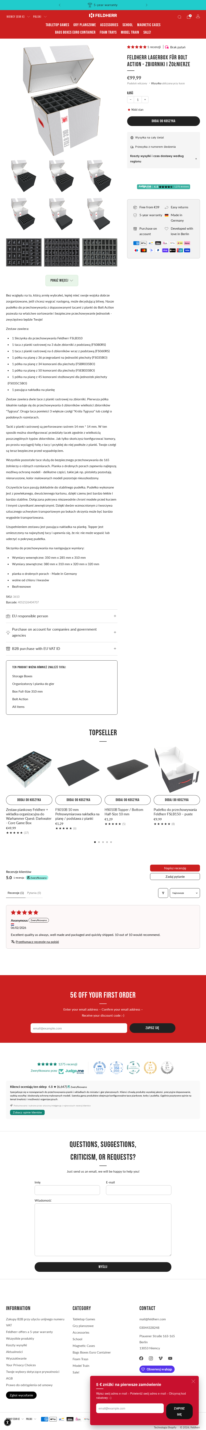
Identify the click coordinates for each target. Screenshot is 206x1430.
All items (18, 706)
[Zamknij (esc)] (193, 1381)
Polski (37, 17)
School (128, 25)
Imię (37, 1182)
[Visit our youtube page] (170, 1358)
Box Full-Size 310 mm (27, 691)
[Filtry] (163, 893)
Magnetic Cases (149, 25)
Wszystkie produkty (20, 1338)
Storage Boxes (22, 676)
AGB (9, 1378)
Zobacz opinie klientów (27, 1112)
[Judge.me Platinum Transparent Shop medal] (133, 1067)
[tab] (95, 842)
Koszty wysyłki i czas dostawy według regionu (157, 158)
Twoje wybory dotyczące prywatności (32, 1371)
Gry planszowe (84, 25)
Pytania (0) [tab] (34, 892)
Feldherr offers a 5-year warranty (29, 1332)
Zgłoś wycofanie (21, 1395)
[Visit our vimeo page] (160, 1358)
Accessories (109, 25)
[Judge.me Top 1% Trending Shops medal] (150, 1067)
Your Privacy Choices (21, 1365)
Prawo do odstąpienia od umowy (29, 1385)
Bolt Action (20, 699)
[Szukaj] (179, 17)
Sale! (147, 32)
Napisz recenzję (175, 868)
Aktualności (14, 1352)
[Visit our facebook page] (141, 1358)
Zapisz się (179, 1411)
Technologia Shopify (165, 1427)
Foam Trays (108, 32)
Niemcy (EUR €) (16, 17)
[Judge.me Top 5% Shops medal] (167, 1067)
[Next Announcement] (146, 5)
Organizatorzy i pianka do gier (33, 684)
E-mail (110, 1182)
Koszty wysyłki (16, 1345)
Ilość (130, 93)
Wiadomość (43, 1200)
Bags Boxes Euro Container (75, 32)
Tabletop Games (57, 25)
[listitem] (103, 5)
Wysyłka (156, 83)
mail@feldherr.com (152, 1319)
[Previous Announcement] (59, 5)
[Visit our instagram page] (151, 1358)
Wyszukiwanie (16, 1358)
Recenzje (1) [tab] (16, 892)
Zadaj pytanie (175, 876)
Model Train (130, 32)
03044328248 (149, 1327)
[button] (137, 47)
